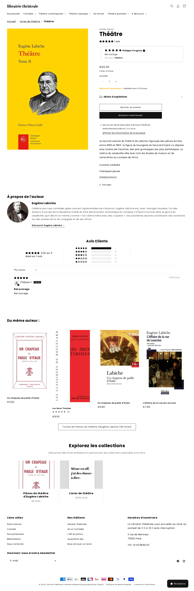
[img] (21, 278)
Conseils (11, 529)
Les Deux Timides (61, 408)
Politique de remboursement (118, 584)
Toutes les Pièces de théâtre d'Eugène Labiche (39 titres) (97, 426)
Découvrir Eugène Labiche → (48, 225)
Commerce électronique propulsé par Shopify (83, 584)
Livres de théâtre (30, 21)
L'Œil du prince (75, 534)
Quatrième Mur (75, 539)
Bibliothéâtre (14, 539)
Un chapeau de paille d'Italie (23, 398)
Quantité (103, 76)
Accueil (11, 21)
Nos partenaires (15, 534)
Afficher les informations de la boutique (124, 133)
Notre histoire (14, 524)
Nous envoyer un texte (79, 544)
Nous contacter (15, 544)
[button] (29, 14)
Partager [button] (106, 184)
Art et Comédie (75, 529)
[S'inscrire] (55, 560)
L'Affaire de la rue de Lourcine (159, 403)
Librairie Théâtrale (77, 524)
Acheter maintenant (130, 115)
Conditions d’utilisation (144, 584)
